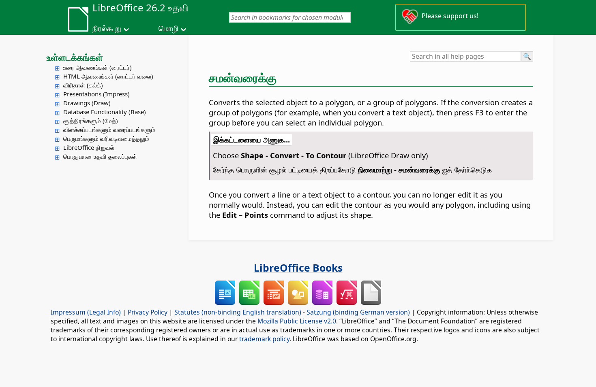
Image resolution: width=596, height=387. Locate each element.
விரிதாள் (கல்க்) (83, 85)
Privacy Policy (147, 312)
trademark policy (264, 338)
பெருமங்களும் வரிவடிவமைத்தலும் (106, 138)
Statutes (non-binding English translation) (237, 312)
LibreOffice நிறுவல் (88, 147)
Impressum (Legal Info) (86, 312)
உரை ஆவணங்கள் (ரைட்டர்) (97, 67)
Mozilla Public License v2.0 (296, 321)
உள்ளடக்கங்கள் (75, 57)
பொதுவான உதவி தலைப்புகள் (100, 156)
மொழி (168, 28)
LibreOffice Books (298, 267)
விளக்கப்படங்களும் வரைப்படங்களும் (109, 129)
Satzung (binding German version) (358, 312)
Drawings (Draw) (87, 103)
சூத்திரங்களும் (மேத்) (90, 121)
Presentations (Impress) (96, 94)
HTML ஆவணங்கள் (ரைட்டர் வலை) (108, 76)
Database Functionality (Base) (104, 112)
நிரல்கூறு (106, 28)
